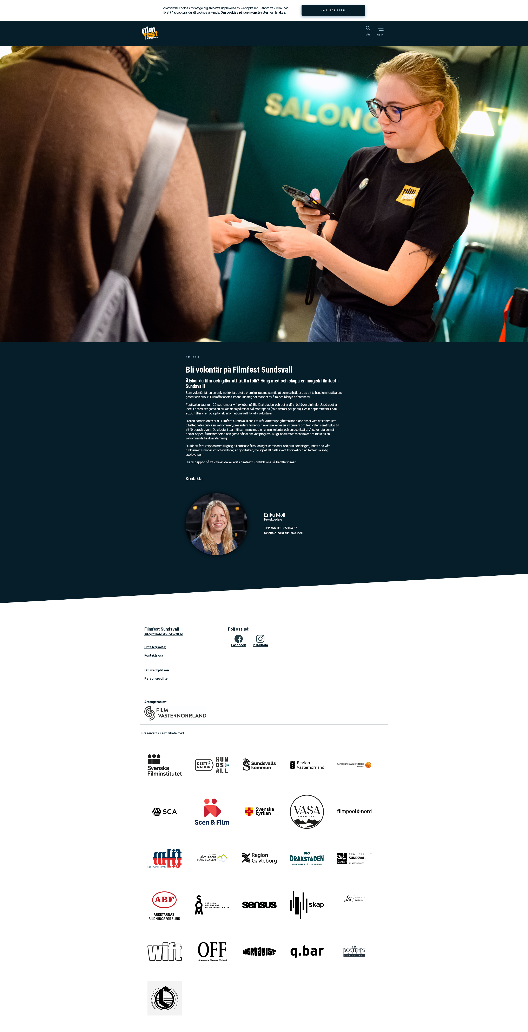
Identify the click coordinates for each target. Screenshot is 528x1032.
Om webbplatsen (156, 670)
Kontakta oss (154, 655)
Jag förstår (333, 10)
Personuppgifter (156, 679)
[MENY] (380, 28)
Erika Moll (283, 533)
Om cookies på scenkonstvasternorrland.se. (253, 12)
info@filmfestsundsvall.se (163, 634)
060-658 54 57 (280, 528)
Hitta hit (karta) (155, 647)
